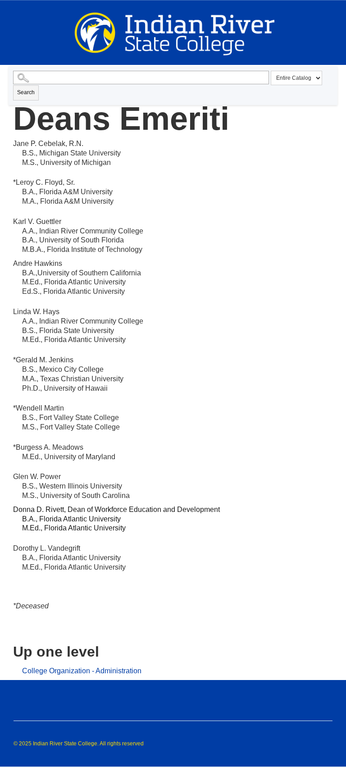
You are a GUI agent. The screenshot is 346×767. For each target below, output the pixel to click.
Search (26, 92)
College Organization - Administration (81, 671)
